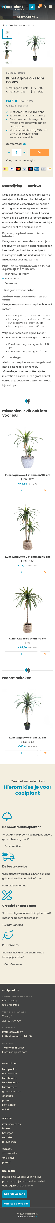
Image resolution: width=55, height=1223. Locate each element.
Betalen (6, 1128)
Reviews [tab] (34, 186)
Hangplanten (9, 1073)
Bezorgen (7, 1133)
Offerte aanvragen (16, 1203)
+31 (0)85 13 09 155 (14, 1047)
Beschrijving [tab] (12, 186)
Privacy (6, 1162)
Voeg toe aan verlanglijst (21, 160)
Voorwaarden (10, 1153)
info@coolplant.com (15, 1052)
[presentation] (20, 46)
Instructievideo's (11, 1124)
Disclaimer (8, 1157)
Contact (7, 1148)
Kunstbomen (9, 1078)
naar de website (26, 1216)
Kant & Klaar (9, 1104)
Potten (6, 1100)
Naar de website (14, 1194)
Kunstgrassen (9, 1087)
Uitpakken (7, 1137)
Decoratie (8, 1095)
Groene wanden (11, 1091)
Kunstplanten (9, 1069)
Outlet (5, 1109)
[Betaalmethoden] (5, 169)
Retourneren (9, 1141)
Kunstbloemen (10, 1082)
